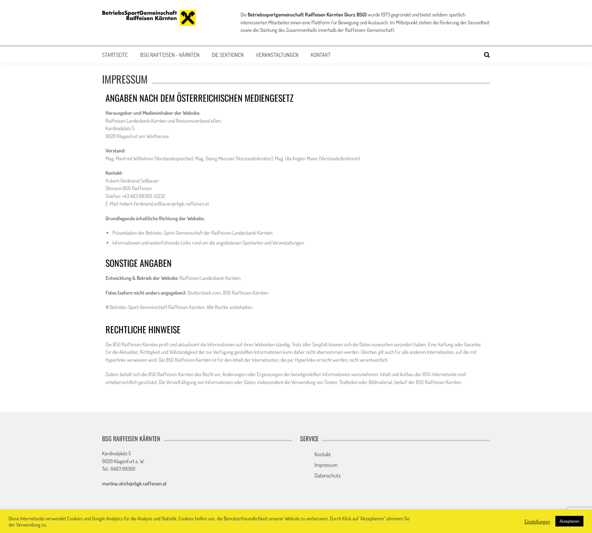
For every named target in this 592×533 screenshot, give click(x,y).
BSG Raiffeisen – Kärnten (169, 54)
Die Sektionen (228, 54)
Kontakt (321, 54)
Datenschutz (327, 475)
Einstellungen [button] (537, 521)
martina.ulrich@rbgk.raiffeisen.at (134, 483)
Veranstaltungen (277, 54)
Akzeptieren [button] (569, 521)
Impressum (325, 464)
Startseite (115, 54)
